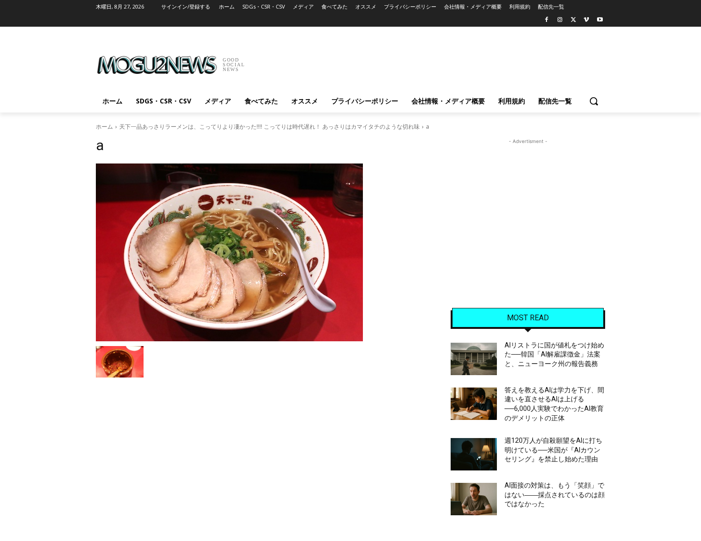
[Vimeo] (586, 20)
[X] (573, 20)
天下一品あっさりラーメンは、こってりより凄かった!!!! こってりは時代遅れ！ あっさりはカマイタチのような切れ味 (269, 126)
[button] (593, 101)
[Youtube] (599, 20)
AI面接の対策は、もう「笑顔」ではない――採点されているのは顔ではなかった (555, 494)
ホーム (104, 126)
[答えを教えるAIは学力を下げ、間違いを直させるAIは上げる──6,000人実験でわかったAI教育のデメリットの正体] (474, 404)
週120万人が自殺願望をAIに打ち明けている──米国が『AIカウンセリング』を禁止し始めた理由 (553, 450)
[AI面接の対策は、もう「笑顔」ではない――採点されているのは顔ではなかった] (474, 499)
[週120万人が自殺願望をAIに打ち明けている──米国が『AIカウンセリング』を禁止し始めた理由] (474, 454)
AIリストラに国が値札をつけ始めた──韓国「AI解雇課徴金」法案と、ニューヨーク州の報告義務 (554, 354)
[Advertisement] (422, 61)
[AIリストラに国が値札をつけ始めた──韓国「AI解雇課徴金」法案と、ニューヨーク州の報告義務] (474, 359)
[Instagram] (560, 20)
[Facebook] (546, 20)
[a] (262, 252)
